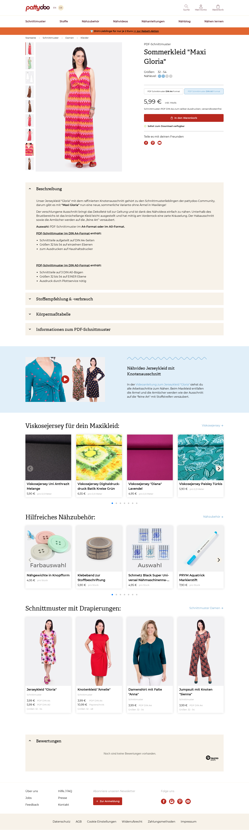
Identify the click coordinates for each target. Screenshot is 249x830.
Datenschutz (61, 821)
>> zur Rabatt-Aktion (146, 31)
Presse (62, 798)
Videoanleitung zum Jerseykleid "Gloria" (163, 384)
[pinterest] (180, 801)
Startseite (30, 37)
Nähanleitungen (153, 21)
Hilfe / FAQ (65, 791)
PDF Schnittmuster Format (164, 91)
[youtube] (188, 801)
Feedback (32, 804)
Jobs (28, 798)
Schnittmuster (35, 21)
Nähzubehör (90, 21)
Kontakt (63, 804)
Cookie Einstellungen (101, 821)
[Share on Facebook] (146, 143)
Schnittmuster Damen (204, 608)
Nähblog (185, 21)
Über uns (31, 791)
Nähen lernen (214, 21)
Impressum (188, 821)
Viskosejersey (211, 425)
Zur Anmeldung (110, 801)
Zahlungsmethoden (161, 821)
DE (60, 7)
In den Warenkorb (185, 117)
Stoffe (64, 21)
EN (54, 7)
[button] (186, 7)
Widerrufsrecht (132, 821)
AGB (79, 821)
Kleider (85, 37)
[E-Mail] (160, 143)
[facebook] (163, 801)
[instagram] (171, 801)
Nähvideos (120, 21)
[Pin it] (153, 143)
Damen (69, 37)
